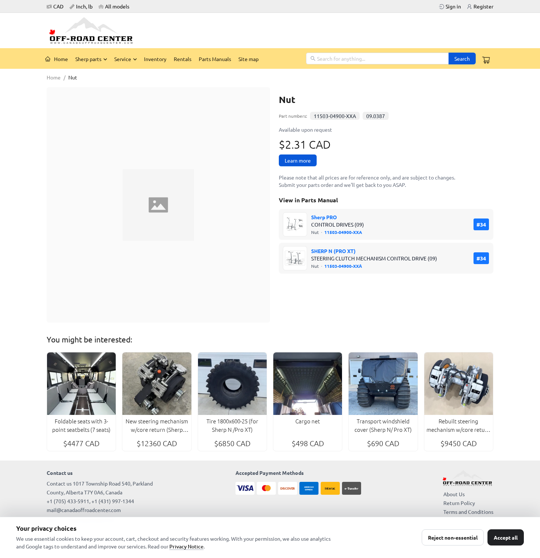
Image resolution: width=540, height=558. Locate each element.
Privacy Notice (186, 546)
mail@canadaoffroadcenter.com (84, 510)
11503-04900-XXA (335, 116)
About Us (454, 494)
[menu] (174, 58)
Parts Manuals (215, 59)
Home (61, 59)
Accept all (506, 537)
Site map (248, 59)
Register (483, 6)
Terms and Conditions (468, 511)
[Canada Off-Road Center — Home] (94, 30)
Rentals (182, 59)
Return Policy (459, 503)
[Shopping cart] (486, 60)
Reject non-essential (453, 537)
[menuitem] (57, 59)
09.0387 (375, 116)
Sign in (453, 6)
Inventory (155, 59)
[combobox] (378, 58)
